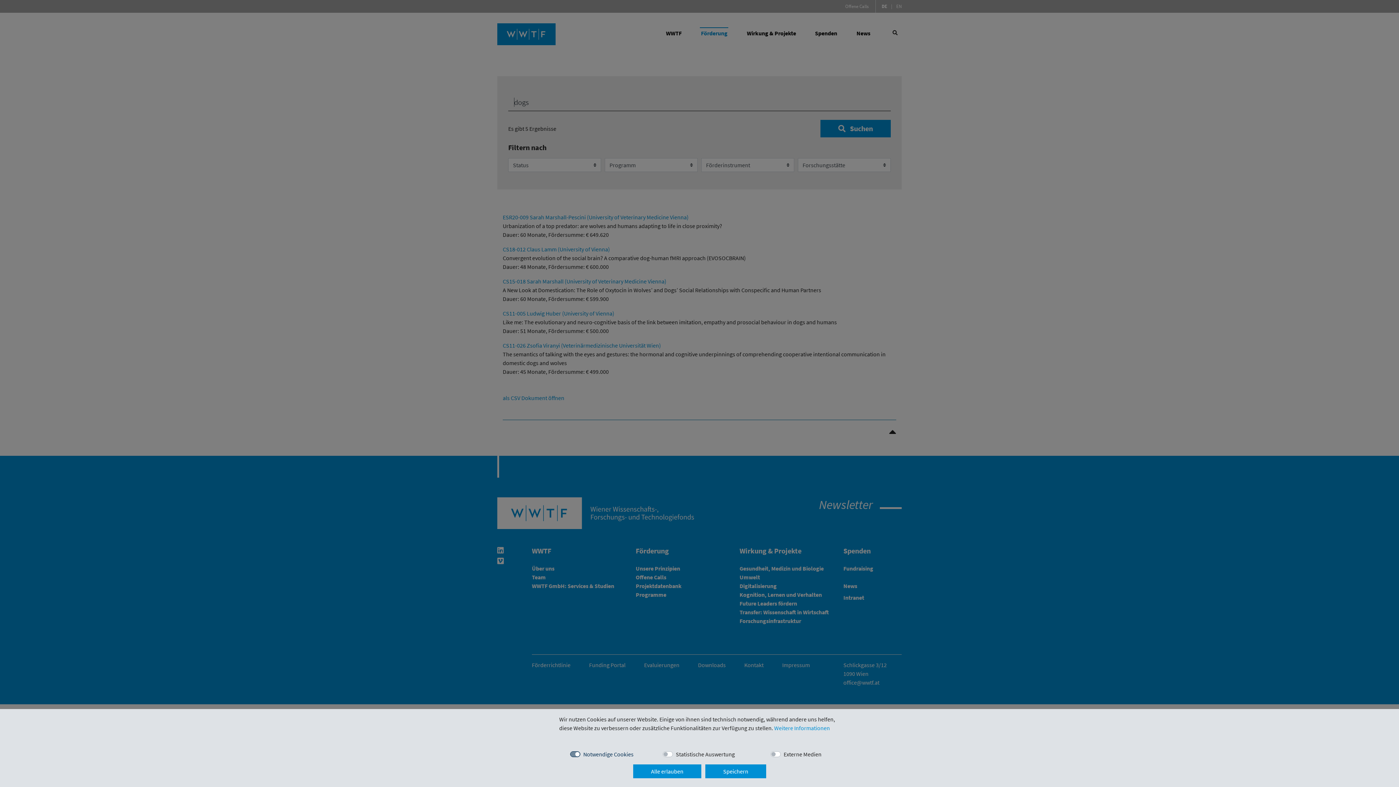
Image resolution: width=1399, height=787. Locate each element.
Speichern (735, 771)
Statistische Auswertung (705, 754)
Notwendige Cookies (608, 754)
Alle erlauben (667, 771)
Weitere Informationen (802, 728)
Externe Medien (803, 754)
